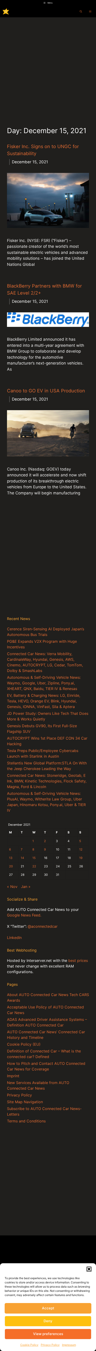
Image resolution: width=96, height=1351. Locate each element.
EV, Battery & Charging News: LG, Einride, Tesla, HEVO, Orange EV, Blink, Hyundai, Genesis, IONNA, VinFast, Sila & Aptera (43, 701)
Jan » (26, 886)
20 (11, 866)
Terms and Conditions (26, 1121)
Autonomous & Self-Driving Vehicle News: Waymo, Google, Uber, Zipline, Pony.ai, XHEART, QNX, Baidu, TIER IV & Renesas (44, 683)
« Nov (12, 886)
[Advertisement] (48, 68)
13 (10, 858)
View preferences (48, 1334)
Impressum (69, 1345)
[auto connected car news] (5, 11)
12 (80, 849)
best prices (78, 960)
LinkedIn (14, 937)
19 (80, 858)
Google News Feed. (24, 915)
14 (22, 858)
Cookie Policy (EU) (24, 1044)
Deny (48, 1321)
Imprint (13, 1075)
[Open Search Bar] (81, 11)
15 (34, 858)
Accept (48, 1308)
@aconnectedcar (43, 926)
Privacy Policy (50, 1345)
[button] (89, 1269)
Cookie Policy (29, 1345)
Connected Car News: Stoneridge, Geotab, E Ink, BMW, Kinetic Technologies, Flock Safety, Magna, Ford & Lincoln (46, 781)
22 (34, 866)
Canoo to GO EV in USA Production (46, 391)
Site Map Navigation (25, 1101)
